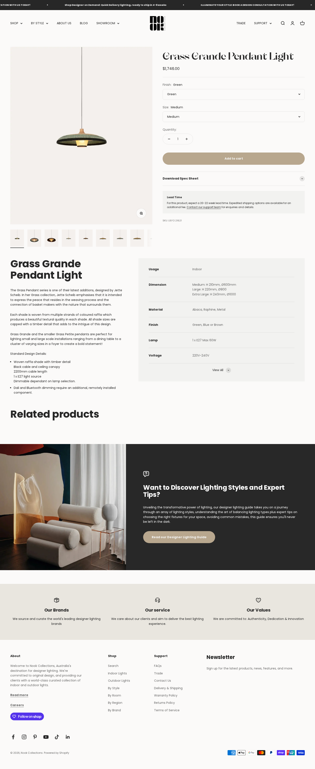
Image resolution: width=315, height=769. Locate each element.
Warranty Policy (165, 695)
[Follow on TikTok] (57, 737)
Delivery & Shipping (168, 688)
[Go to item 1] (17, 239)
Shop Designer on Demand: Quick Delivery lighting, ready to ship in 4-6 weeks (97, 5)
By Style (114, 688)
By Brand (114, 710)
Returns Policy (164, 703)
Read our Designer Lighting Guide (179, 537)
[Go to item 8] (137, 239)
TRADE (241, 23)
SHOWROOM (105, 23)
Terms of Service (167, 710)
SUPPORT (260, 23)
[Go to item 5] (86, 239)
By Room (114, 695)
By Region (115, 703)
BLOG (84, 23)
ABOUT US (64, 23)
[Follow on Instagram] (24, 737)
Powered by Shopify (56, 753)
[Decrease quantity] (169, 139)
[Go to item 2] (34, 239)
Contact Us (162, 680)
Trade (158, 673)
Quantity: (170, 129)
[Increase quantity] (186, 139)
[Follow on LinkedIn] (68, 737)
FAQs (158, 666)
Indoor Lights (117, 673)
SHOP (14, 23)
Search (113, 666)
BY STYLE (37, 23)
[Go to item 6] (103, 239)
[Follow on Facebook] (13, 737)
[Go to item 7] (120, 239)
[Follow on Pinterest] (35, 737)
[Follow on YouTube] (46, 737)
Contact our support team (204, 207)
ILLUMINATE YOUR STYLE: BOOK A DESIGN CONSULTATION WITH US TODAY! (229, 5)
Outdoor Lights (119, 680)
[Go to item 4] (68, 239)
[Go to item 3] (51, 239)
